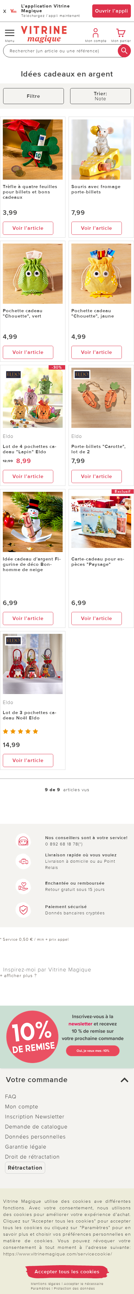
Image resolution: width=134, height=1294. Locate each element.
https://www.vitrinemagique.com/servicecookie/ (57, 1254)
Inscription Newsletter (35, 1116)
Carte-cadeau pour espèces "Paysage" (97, 561)
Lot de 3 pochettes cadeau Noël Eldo (29, 715)
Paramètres (40, 1288)
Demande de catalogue (36, 1126)
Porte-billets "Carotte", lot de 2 (98, 449)
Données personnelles (35, 1136)
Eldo (8, 436)
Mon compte (21, 1106)
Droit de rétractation (32, 1156)
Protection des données (74, 1288)
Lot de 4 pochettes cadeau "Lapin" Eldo (29, 449)
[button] (67, 1080)
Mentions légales (45, 1284)
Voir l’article (28, 228)
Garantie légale (25, 1146)
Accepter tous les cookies (67, 1272)
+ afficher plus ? (18, 975)
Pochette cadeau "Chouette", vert (23, 313)
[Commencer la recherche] (124, 50)
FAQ (11, 1096)
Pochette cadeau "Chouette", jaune (92, 313)
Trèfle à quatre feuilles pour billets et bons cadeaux (30, 192)
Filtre (33, 96)
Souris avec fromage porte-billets (96, 189)
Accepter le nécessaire (83, 1284)
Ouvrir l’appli (111, 11)
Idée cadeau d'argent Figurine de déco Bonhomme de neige (32, 564)
